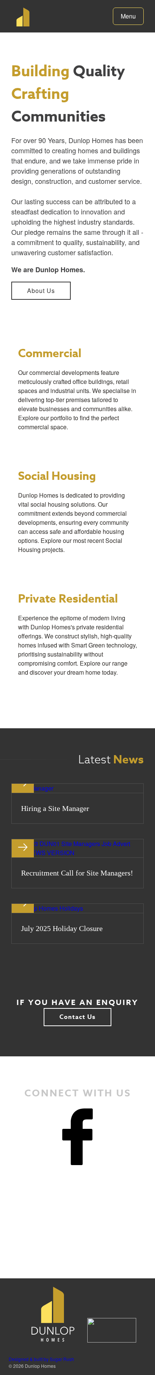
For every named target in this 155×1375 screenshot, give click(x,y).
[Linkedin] (77, 1193)
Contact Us (77, 1017)
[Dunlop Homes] (20, 17)
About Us (41, 290)
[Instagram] (77, 1250)
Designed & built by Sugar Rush (41, 1359)
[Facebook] (77, 1136)
